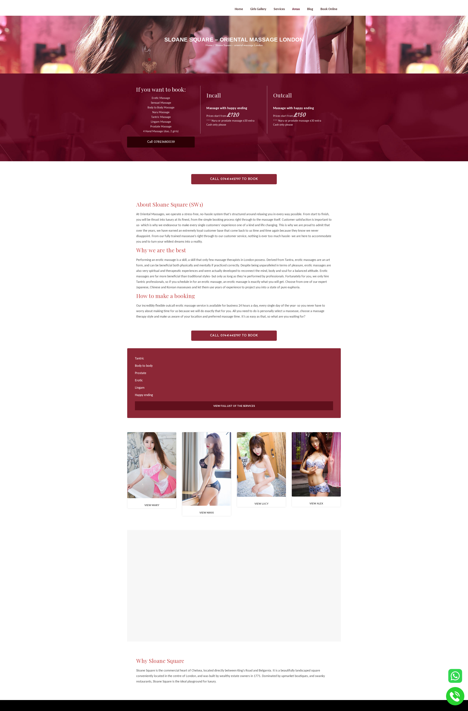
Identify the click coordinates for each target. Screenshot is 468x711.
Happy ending (144, 395)
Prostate (140, 373)
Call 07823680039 (161, 142)
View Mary (151, 505)
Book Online (328, 9)
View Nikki (206, 512)
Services (279, 9)
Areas (296, 9)
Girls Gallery (258, 9)
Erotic (139, 380)
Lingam (139, 388)
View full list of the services (234, 405)
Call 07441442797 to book (234, 179)
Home (239, 9)
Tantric (139, 358)
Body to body (144, 366)
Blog (310, 9)
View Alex (316, 503)
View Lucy (261, 503)
